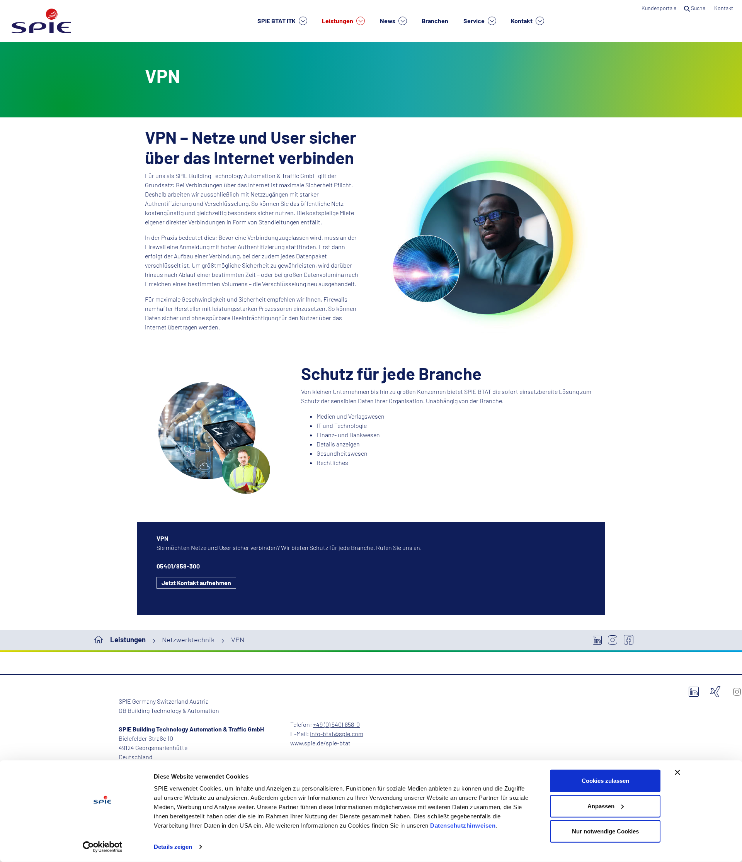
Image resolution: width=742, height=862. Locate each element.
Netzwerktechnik (188, 639)
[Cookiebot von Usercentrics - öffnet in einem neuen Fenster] (102, 847)
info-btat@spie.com (336, 733)
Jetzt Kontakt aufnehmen (196, 582)
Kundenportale (659, 8)
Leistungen (338, 20)
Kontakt (522, 20)
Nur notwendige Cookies (605, 831)
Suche (698, 8)
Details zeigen (173, 846)
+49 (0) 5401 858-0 (336, 724)
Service (474, 20)
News (388, 20)
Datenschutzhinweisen (462, 825)
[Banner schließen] (677, 772)
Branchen (435, 20)
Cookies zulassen (605, 780)
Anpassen (600, 806)
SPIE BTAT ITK (277, 20)
